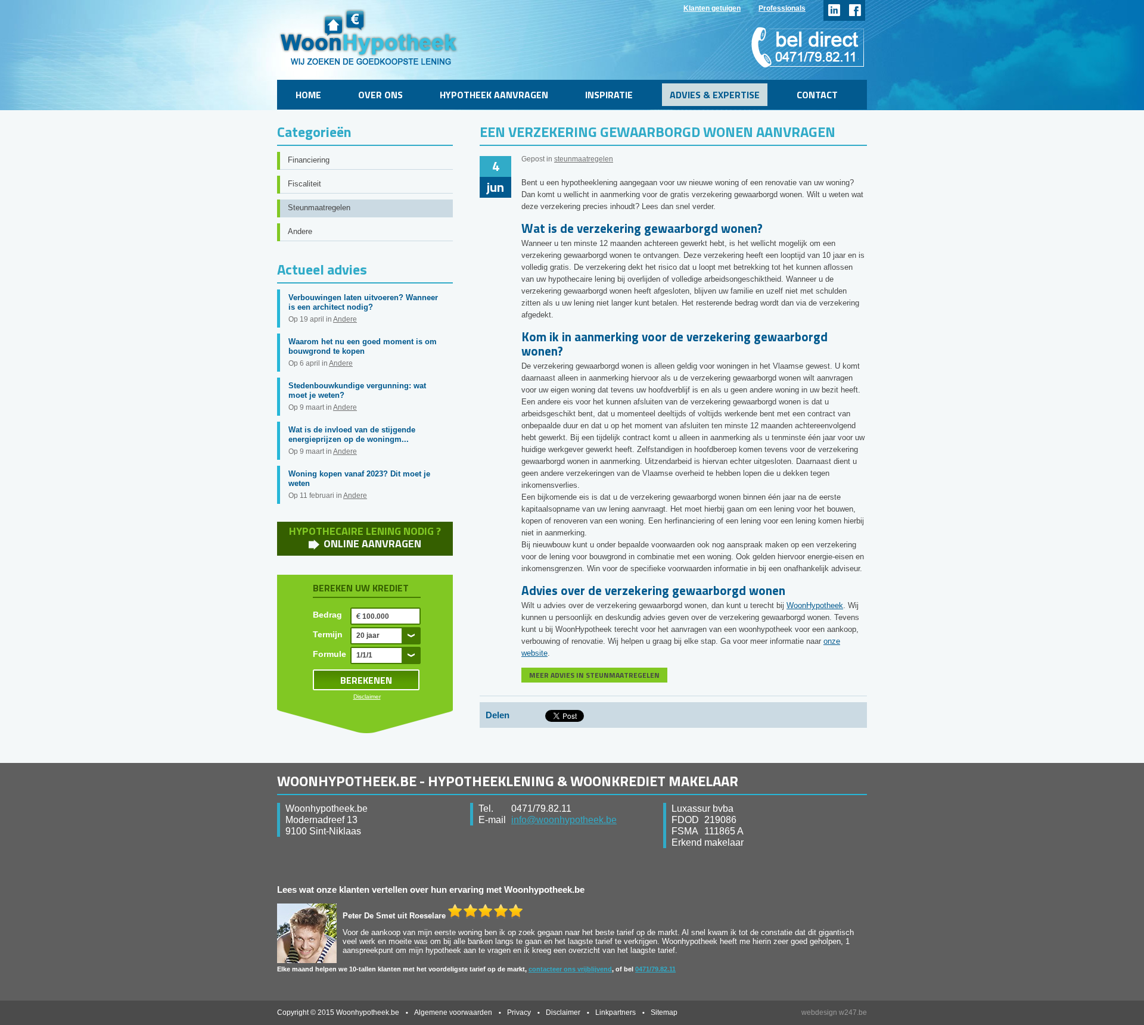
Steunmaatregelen (319, 207)
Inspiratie (609, 95)
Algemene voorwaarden (453, 1012)
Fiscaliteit (304, 183)
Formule (329, 654)
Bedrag (327, 614)
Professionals (782, 8)
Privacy (519, 1012)
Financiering (308, 159)
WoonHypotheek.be (368, 37)
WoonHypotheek (814, 605)
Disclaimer (367, 696)
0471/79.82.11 (655, 969)
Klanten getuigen (712, 8)
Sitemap (664, 1012)
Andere (300, 231)
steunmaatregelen (583, 159)
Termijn (328, 634)
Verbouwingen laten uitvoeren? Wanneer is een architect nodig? (363, 302)
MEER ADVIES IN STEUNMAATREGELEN (594, 675)
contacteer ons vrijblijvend (570, 969)
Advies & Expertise (715, 95)
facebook (854, 10)
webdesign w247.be (834, 1012)
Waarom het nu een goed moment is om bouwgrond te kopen (362, 346)
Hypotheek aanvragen (494, 95)
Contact (817, 95)
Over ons (380, 95)
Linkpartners (615, 1012)
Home (308, 95)
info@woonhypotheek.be (564, 820)
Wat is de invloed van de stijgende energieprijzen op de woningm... (351, 434)
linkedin (833, 10)
